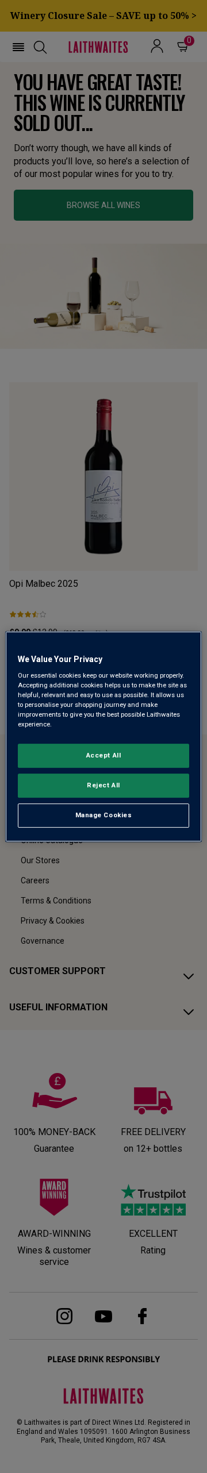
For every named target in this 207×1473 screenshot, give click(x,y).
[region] (103, 737)
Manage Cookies (103, 815)
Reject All (103, 786)
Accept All (103, 756)
